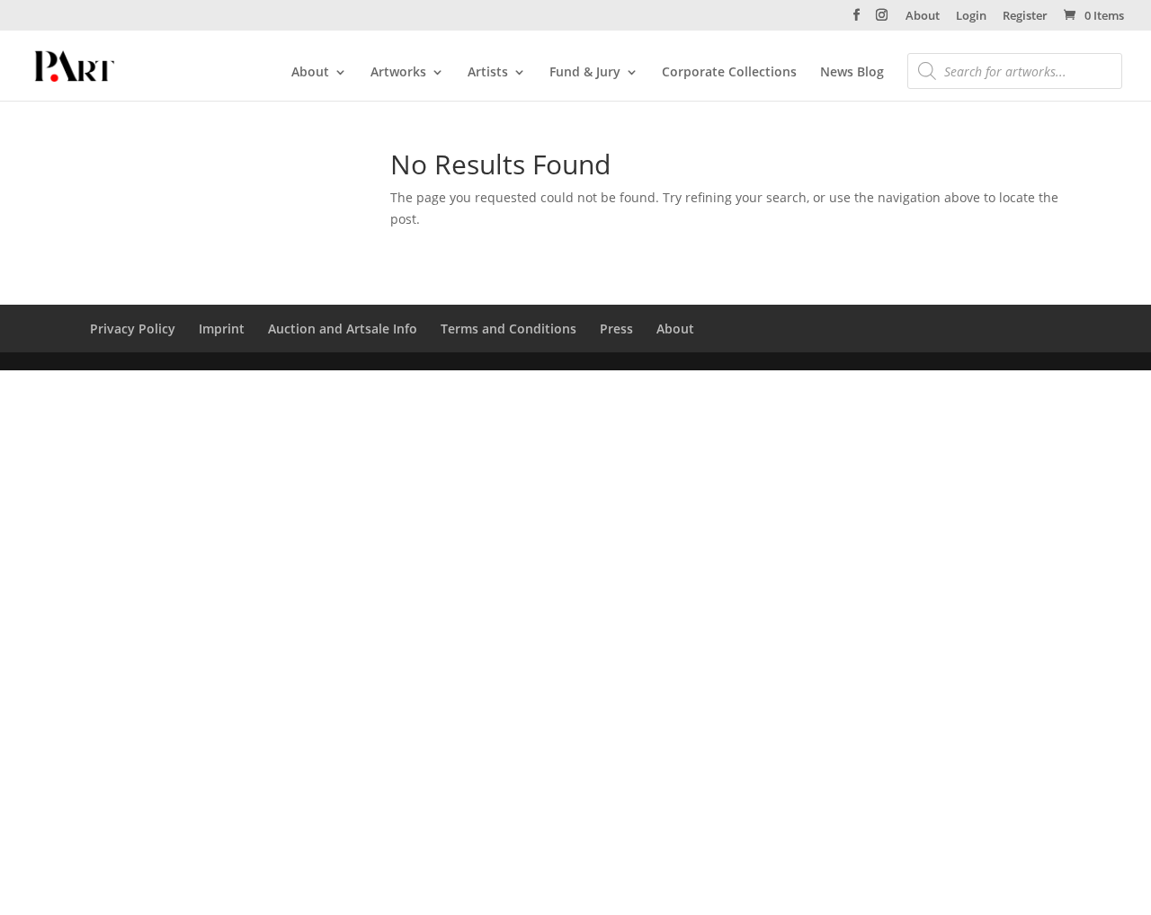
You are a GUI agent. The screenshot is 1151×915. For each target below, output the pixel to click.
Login (971, 16)
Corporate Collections (729, 73)
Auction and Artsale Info (342, 328)
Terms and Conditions (508, 328)
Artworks (398, 73)
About (923, 16)
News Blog (852, 73)
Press (616, 328)
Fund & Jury (584, 73)
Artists (488, 73)
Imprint (222, 328)
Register (1025, 16)
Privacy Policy (132, 328)
